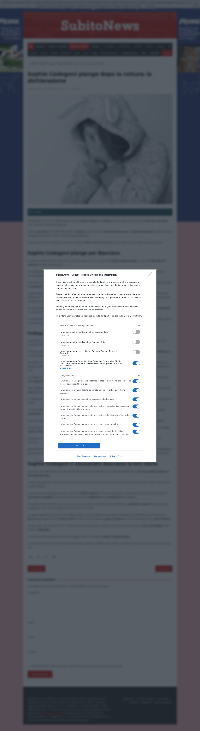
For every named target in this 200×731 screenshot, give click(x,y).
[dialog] (100, 365)
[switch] (136, 332)
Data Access (100, 456)
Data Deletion (83, 456)
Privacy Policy (116, 456)
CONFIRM (78, 446)
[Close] (150, 275)
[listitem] (100, 325)
